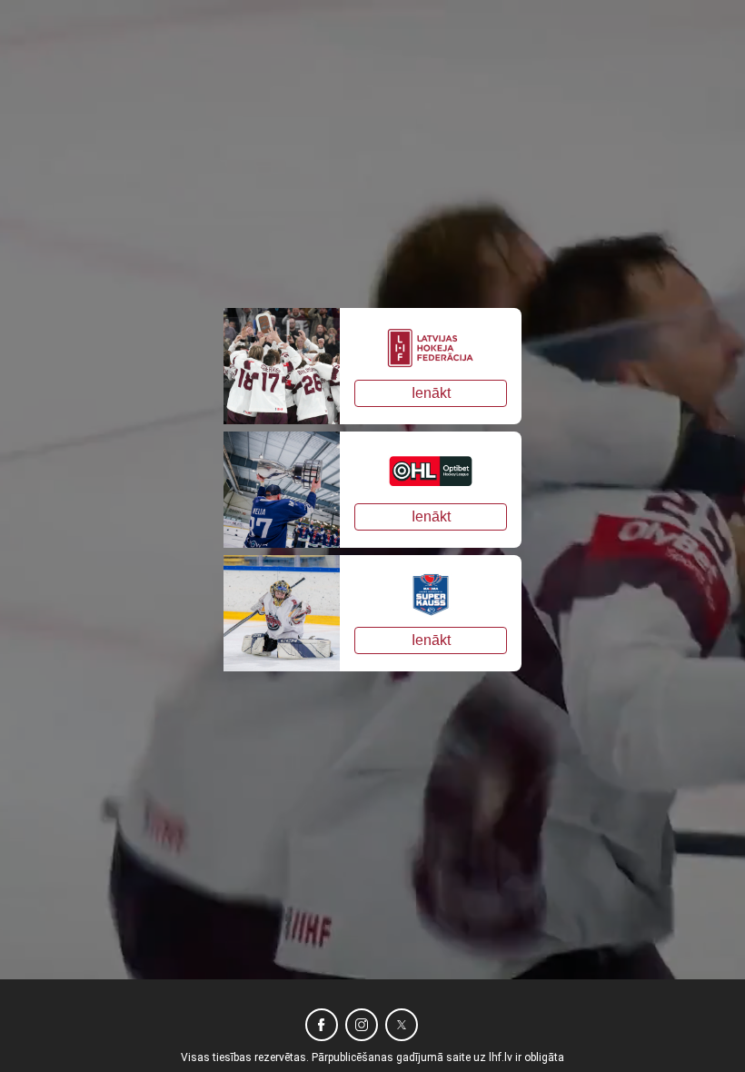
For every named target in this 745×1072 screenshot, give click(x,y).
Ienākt (431, 393)
